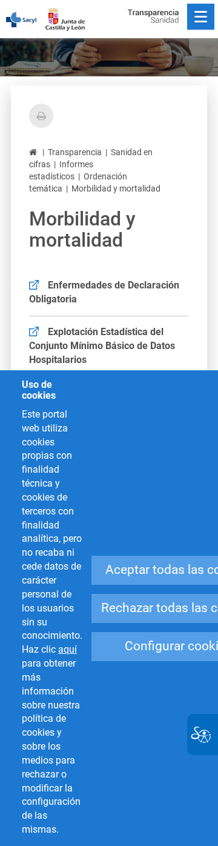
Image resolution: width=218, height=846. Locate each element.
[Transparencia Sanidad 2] (153, 16)
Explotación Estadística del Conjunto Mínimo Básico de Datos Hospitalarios (102, 345)
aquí (67, 649)
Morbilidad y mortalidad (115, 188)
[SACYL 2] (27, 19)
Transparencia (75, 152)
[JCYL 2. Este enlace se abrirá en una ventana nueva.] (71, 15)
